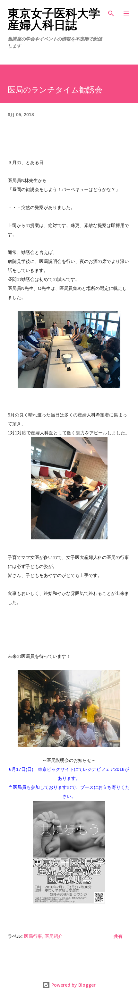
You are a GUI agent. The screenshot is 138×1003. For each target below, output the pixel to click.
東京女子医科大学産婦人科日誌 (54, 19)
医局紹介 (54, 936)
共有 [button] (118, 936)
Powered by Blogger (73, 985)
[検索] (111, 11)
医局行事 (33, 936)
